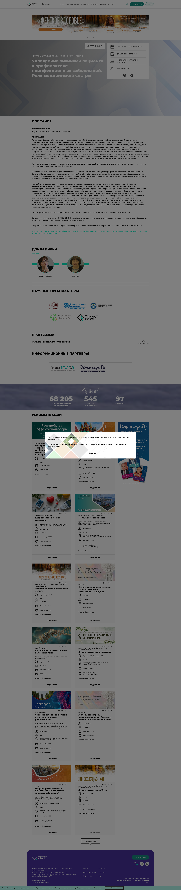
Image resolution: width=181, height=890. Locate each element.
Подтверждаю (90, 453)
